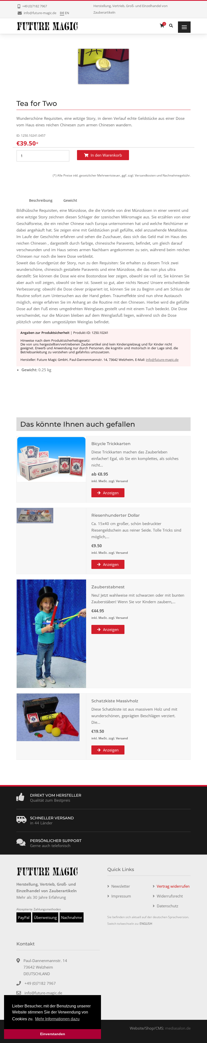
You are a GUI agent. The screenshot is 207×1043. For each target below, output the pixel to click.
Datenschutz (167, 905)
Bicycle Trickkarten (111, 443)
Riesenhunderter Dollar (115, 515)
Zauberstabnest (108, 587)
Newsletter (120, 886)
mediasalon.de (178, 1028)
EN (67, 13)
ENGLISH (146, 923)
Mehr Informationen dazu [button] (57, 1019)
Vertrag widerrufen (173, 886)
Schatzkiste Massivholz (114, 701)
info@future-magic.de (162, 359)
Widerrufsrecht (170, 896)
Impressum (121, 896)
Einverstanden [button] (52, 1034)
